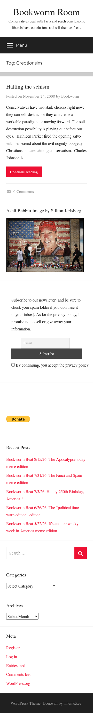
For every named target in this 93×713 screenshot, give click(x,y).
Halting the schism (27, 86)
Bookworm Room (46, 11)
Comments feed (19, 674)
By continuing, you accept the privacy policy (52, 365)
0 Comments (23, 191)
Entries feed (15, 665)
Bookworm (70, 96)
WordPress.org (18, 683)
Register (13, 647)
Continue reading (24, 171)
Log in (11, 656)
